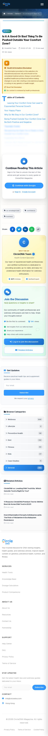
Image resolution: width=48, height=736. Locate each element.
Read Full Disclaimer (14, 87)
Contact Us (6, 621)
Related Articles (25, 350)
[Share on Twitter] (19, 229)
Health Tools (7, 572)
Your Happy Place (12, 110)
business (9, 216)
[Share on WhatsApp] (31, 229)
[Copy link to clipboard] (38, 229)
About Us (6, 608)
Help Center (7, 644)
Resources (6, 615)
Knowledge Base (9, 579)
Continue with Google (25, 185)
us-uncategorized (12, 211)
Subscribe (24, 393)
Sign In (18, 192)
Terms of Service (9, 663)
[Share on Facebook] (12, 229)
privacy (31, 398)
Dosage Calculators (10, 585)
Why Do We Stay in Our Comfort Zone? (21, 114)
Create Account (28, 192)
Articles (10, 14)
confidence (31, 211)
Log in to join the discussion (25, 342)
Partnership (6, 628)
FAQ (4, 650)
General (18, 14)
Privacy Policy (8, 657)
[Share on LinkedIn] (25, 229)
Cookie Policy (39, 730)
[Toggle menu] (42, 4)
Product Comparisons (11, 592)
